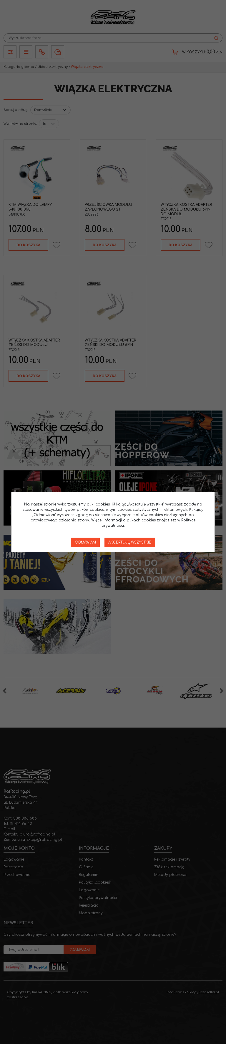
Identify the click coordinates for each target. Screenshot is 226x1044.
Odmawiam (85, 542)
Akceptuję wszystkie (129, 542)
